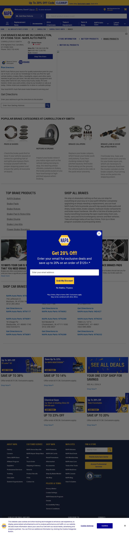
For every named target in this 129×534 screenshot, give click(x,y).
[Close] (125, 525)
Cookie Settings (87, 526)
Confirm (105, 526)
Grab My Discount (64, 280)
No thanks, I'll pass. (64, 288)
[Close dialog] (99, 233)
